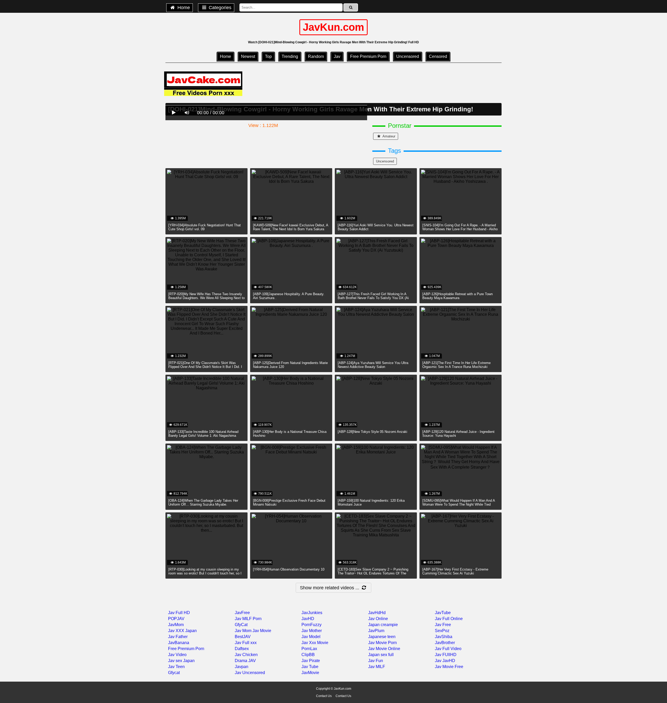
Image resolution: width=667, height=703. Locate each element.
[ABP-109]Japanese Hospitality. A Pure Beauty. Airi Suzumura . (288, 296)
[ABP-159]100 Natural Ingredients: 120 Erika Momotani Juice (371, 502)
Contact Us (324, 696)
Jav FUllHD (445, 654)
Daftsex (242, 648)
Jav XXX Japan (182, 630)
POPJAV (176, 618)
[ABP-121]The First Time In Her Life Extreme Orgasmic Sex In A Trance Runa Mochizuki (456, 365)
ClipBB (308, 654)
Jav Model (310, 636)
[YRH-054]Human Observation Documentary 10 (288, 569)
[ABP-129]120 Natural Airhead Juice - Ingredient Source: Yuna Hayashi (458, 434)
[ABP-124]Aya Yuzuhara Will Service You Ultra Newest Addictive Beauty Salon (373, 365)
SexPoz (442, 630)
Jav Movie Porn (382, 642)
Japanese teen (382, 636)
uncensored (407, 56)
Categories (219, 7)
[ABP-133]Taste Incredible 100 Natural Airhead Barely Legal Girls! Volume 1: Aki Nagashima (203, 434)
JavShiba (443, 636)
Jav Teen (176, 666)
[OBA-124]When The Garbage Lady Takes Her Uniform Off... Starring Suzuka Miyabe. (203, 502)
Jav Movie (261, 630)
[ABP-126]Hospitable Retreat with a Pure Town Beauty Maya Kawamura (457, 296)
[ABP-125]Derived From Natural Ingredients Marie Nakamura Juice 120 (290, 365)
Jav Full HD (179, 612)
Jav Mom (243, 630)
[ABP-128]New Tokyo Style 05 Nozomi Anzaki (372, 432)
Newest (248, 56)
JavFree (242, 612)
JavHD (307, 618)
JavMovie (310, 672)
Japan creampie (383, 624)
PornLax (309, 648)
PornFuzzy (311, 624)
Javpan (241, 666)
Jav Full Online (449, 618)
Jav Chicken (246, 654)
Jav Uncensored (250, 672)
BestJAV (243, 636)
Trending (290, 56)
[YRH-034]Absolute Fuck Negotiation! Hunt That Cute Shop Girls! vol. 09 (204, 227)
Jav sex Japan (181, 660)
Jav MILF (376, 666)
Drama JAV (245, 660)
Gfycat (174, 672)
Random (316, 56)
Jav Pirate (310, 660)
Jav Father (178, 636)
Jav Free (443, 624)
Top (268, 56)
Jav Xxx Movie (314, 642)
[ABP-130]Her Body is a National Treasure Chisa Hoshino (289, 434)
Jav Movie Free (449, 666)
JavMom (176, 624)
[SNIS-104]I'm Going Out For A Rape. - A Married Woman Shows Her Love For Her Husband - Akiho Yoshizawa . (460, 229)
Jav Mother (311, 630)
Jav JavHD (445, 660)
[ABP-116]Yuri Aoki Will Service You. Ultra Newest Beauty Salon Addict (375, 227)
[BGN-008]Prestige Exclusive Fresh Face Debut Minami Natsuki (289, 502)
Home (183, 7)
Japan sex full (381, 654)
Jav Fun (375, 660)
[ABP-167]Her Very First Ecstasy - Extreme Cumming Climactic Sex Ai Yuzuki (455, 571)
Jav (337, 56)
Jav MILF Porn (248, 618)
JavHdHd (377, 612)
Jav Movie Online (384, 648)
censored (438, 56)
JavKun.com (333, 27)
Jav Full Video (448, 648)
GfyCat (241, 624)
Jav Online (378, 618)
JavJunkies (311, 612)
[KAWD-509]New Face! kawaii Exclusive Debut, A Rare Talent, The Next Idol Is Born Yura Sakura (290, 227)
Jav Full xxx (246, 642)
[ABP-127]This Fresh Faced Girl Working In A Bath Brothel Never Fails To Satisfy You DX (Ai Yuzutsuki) (373, 298)
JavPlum (376, 630)
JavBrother (445, 642)
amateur (388, 136)
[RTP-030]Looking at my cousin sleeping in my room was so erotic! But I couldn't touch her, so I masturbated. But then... (205, 573)
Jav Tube (309, 666)
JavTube (443, 612)
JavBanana (178, 642)
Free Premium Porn (368, 56)
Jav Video (177, 654)
